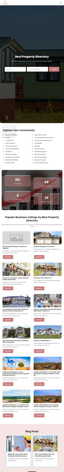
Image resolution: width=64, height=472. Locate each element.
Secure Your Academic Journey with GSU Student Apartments (15, 278)
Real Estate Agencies (40, 151)
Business (8, 137)
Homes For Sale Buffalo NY (42, 341)
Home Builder (38, 143)
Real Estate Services (40, 160)
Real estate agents (40, 154)
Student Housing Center (41, 163)
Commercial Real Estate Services (44, 137)
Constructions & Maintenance (43, 140)
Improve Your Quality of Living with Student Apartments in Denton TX (47, 310)
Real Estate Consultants (13, 157)
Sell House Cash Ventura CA (42, 278)
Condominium (10, 140)
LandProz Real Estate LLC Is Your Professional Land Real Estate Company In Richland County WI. (16, 373)
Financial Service (10, 143)
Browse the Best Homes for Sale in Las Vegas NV (14, 247)
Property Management (12, 149)
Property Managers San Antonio (44, 246)
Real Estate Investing (40, 157)
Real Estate (9, 151)
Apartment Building (11, 135)
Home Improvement (11, 146)
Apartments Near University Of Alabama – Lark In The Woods (16, 341)
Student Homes (10, 163)
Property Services (39, 149)
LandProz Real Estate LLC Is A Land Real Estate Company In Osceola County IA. (46, 405)
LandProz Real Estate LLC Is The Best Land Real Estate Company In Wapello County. (15, 405)
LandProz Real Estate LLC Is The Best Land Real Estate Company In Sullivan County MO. (47, 373)
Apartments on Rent (40, 135)
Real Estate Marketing (12, 160)
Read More (8, 257)
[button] (60, 452)
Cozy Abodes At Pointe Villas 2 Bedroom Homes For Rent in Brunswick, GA (15, 310)
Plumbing (37, 146)
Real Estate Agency (11, 154)
